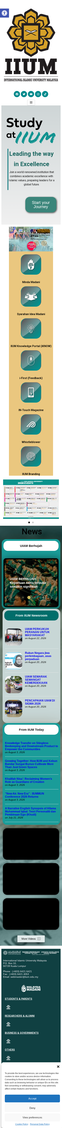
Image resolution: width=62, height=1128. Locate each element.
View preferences (32, 1117)
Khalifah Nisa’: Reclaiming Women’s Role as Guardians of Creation (28, 780)
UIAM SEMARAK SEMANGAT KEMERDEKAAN (36, 679)
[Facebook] (17, 94)
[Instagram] (38, 94)
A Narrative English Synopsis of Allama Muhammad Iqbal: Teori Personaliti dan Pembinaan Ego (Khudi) (30, 811)
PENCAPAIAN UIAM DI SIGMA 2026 (40, 702)
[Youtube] (31, 94)
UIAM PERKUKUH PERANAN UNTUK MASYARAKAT (37, 632)
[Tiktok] (45, 94)
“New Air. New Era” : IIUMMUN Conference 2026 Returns (24, 795)
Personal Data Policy (40, 1124)
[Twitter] (24, 94)
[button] (58, 1066)
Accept (32, 1098)
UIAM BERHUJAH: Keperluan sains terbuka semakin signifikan (24, 583)
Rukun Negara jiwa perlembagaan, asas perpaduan (38, 656)
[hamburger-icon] (31, 102)
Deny (32, 1108)
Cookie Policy (21, 1124)
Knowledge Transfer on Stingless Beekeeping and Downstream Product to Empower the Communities (31, 746)
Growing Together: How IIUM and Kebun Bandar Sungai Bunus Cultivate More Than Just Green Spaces (31, 764)
